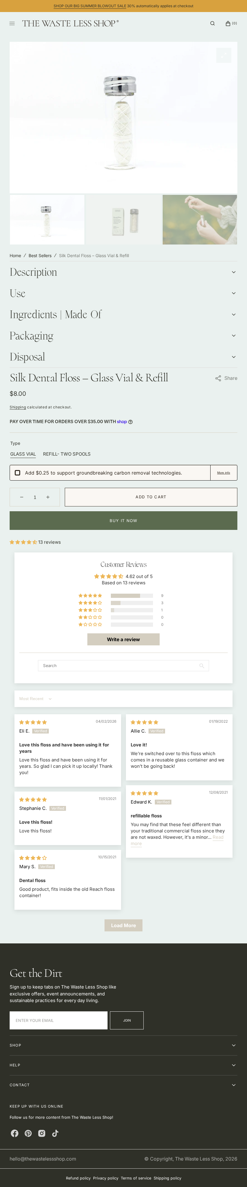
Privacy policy (105, 1178)
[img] (33, 722)
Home (15, 255)
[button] (212, 23)
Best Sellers (40, 255)
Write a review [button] (123, 639)
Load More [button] (123, 925)
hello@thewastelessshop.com (43, 1159)
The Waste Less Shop (199, 1159)
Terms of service (136, 1178)
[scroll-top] (233, 1173)
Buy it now (124, 520)
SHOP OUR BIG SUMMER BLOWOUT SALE (90, 6)
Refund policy (78, 1178)
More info (223, 472)
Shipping (18, 407)
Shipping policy (167, 1178)
